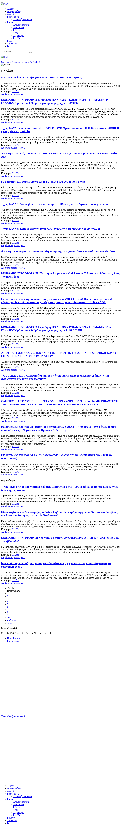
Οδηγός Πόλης (14, 11)
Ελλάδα (17, 38)
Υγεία (15, 33)
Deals (9, 46)
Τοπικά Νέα (18, 27)
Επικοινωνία (13, 641)
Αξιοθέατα (12, 43)
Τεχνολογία (18, 35)
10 (8, 617)
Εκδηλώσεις (13, 16)
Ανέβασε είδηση (21, 25)
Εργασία (11, 41)
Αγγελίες (11, 14)
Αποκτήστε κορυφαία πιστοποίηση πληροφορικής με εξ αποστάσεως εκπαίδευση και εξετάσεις (58, 251)
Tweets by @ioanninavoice (14, 716)
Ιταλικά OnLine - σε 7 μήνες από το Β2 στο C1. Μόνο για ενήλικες (41, 77)
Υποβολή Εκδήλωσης (23, 19)
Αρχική (10, 8)
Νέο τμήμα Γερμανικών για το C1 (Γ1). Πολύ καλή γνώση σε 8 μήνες (43, 181)
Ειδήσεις (11, 22)
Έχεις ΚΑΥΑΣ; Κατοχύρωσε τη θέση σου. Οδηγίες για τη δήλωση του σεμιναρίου (51, 228)
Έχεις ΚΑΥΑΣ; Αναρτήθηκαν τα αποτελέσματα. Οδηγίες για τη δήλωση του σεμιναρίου (54, 204)
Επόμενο (11, 620)
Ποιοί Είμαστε (14, 638)
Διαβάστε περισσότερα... (13, 94)
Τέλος (10, 623)
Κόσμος (17, 30)
